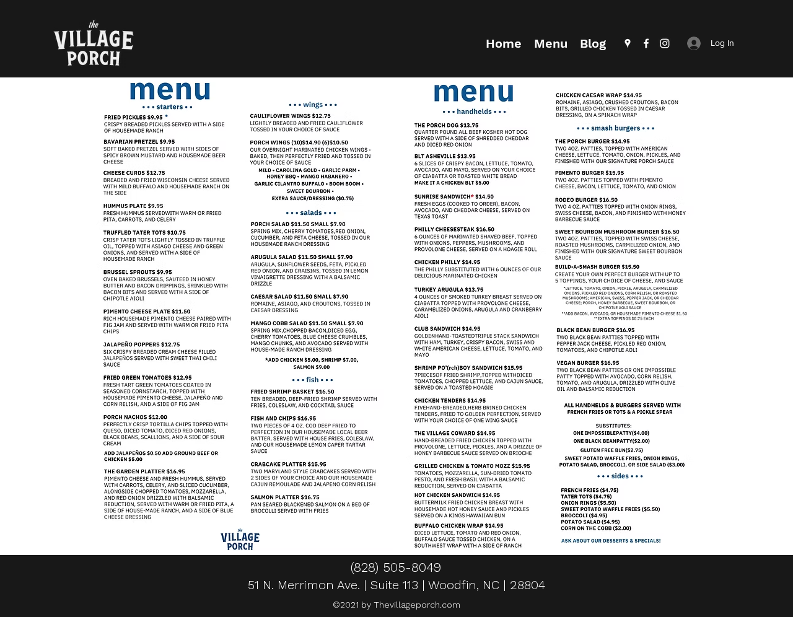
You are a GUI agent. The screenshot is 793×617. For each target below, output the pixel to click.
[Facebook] (646, 43)
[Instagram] (665, 43)
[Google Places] (627, 43)
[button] (551, 43)
